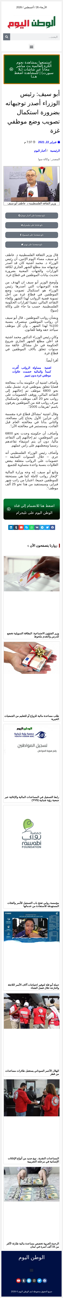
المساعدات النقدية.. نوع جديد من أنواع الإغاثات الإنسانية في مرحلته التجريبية (33, 1160)
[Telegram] (29, 1280)
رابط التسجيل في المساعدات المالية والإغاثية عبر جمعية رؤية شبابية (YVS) (32, 798)
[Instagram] (34, 1280)
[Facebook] (44, 1280)
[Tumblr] (23, 1280)
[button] (31, 47)
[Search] (6, 36)
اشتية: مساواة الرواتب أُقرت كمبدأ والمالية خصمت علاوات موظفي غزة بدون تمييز (31, 371)
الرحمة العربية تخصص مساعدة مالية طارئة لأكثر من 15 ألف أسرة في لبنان (32, 1245)
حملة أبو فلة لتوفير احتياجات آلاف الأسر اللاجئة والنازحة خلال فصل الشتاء (33, 986)
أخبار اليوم (40, 150)
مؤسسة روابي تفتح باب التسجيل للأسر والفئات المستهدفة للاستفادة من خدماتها (33, 904)
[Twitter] (39, 1280)
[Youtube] (18, 1280)
